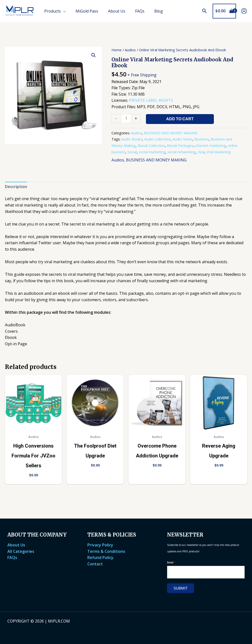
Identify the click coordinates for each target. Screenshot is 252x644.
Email (171, 562)
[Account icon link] (244, 11)
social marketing (152, 152)
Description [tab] (16, 186)
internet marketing (211, 145)
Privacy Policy (100, 545)
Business (201, 139)
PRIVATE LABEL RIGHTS (151, 100)
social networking (181, 152)
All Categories (20, 551)
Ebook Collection (151, 145)
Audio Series (182, 139)
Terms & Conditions (106, 551)
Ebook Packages (180, 145)
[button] (205, 11)
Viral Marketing (218, 152)
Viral (201, 152)
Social (132, 152)
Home (116, 49)
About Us (16, 545)
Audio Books (132, 139)
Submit (180, 588)
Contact (95, 564)
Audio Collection (157, 139)
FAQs (12, 557)
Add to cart (180, 119)
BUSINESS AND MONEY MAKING (170, 133)
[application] (63, 11)
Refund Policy (100, 557)
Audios (130, 49)
